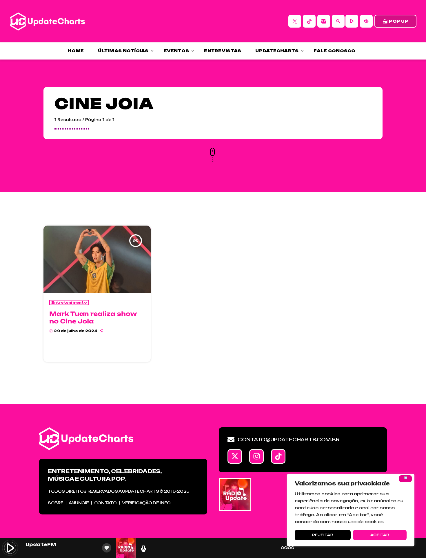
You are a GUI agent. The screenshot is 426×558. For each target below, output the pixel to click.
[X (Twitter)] (294, 21)
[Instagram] (323, 21)
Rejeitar (322, 535)
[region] (350, 510)
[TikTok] (309, 21)
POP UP (395, 21)
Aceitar (379, 535)
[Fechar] (405, 478)
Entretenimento (69, 302)
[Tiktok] (278, 456)
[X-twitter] (234, 456)
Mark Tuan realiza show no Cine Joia (93, 317)
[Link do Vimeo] (47, 21)
